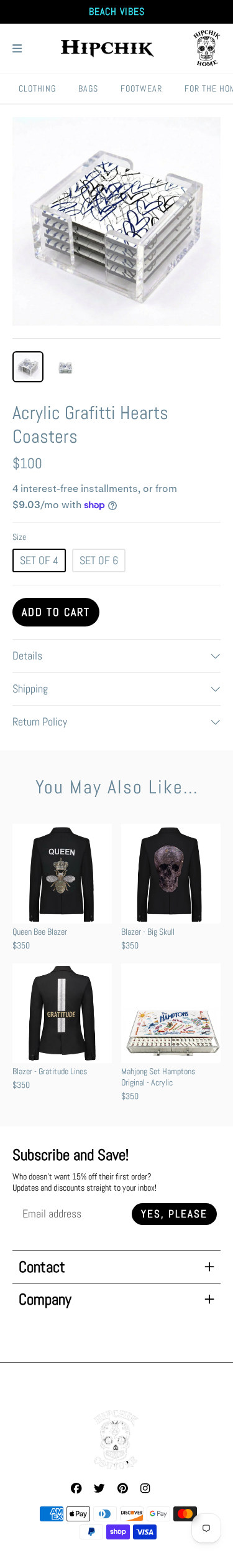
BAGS (88, 88)
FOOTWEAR (141, 88)
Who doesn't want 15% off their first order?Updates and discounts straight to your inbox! (84, 1182)
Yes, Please (174, 1214)
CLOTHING (37, 88)
